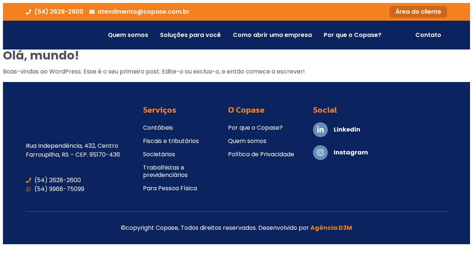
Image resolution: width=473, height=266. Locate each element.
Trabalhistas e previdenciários (165, 171)
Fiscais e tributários (171, 141)
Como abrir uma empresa (272, 35)
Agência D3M (331, 228)
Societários (159, 154)
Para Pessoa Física (170, 188)
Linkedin (347, 129)
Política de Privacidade (261, 154)
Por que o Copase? (352, 35)
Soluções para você (190, 35)
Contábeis (158, 127)
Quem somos (128, 35)
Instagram (351, 152)
